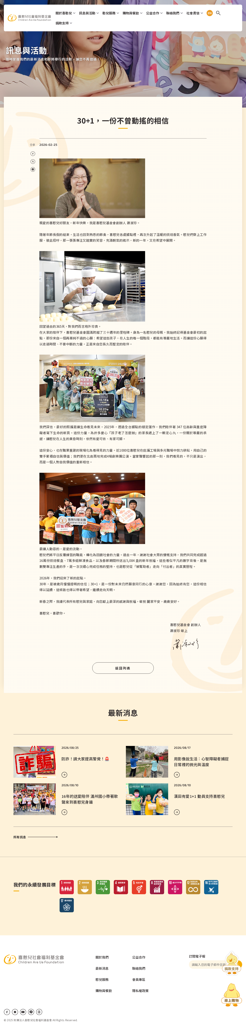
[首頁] (29, 17)
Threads (39, 1012)
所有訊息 (19, 837)
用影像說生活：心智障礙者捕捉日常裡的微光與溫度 (201, 761)
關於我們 (102, 957)
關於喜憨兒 (64, 13)
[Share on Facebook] (33, 154)
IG (15, 1012)
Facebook (7, 1012)
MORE (64, 775)
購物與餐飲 (131, 13)
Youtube (23, 1012)
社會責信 (192, 13)
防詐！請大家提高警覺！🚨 (86, 758)
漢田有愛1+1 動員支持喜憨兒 (199, 796)
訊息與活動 (87, 13)
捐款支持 (62, 23)
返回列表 (123, 668)
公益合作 (152, 13)
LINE (31, 1012)
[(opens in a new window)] (231, 995)
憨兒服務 (109, 13)
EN (209, 13)
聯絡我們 (172, 13)
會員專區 (138, 979)
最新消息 (102, 968)
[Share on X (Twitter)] (33, 162)
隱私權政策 (140, 990)
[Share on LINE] (33, 170)
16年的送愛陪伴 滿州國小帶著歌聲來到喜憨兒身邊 (90, 799)
